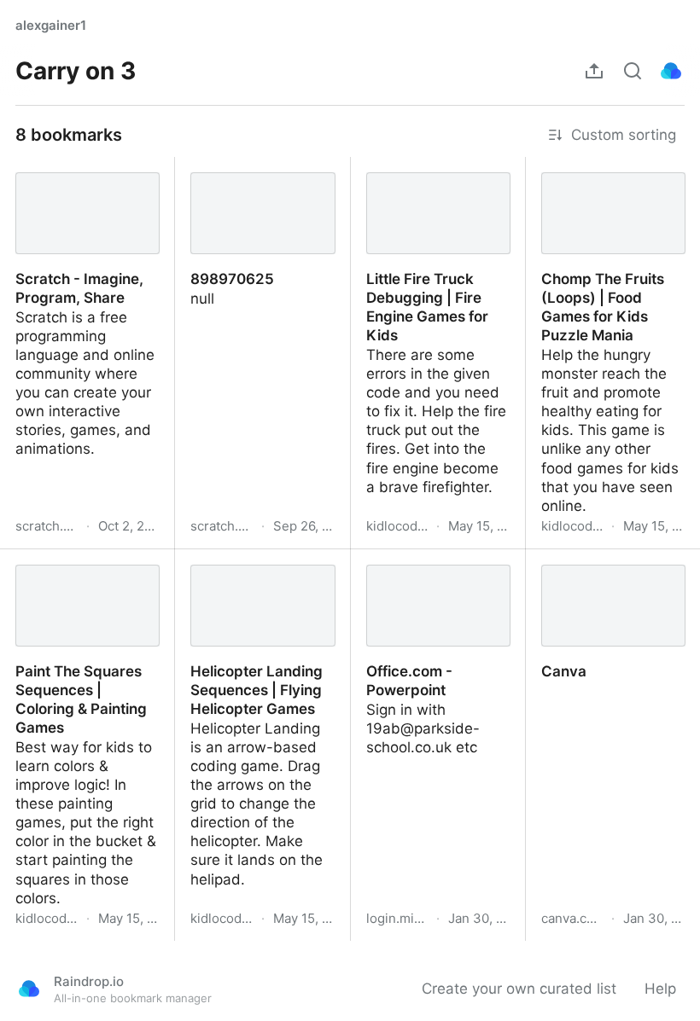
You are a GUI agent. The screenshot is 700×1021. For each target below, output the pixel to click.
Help (660, 988)
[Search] (632, 70)
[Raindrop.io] (671, 70)
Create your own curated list (519, 988)
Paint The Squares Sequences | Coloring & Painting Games (80, 577)
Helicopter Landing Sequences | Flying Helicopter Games (240, 577)
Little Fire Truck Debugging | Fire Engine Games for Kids (433, 185)
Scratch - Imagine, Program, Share (62, 176)
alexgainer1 (50, 25)
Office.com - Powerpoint (434, 558)
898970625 (215, 166)
